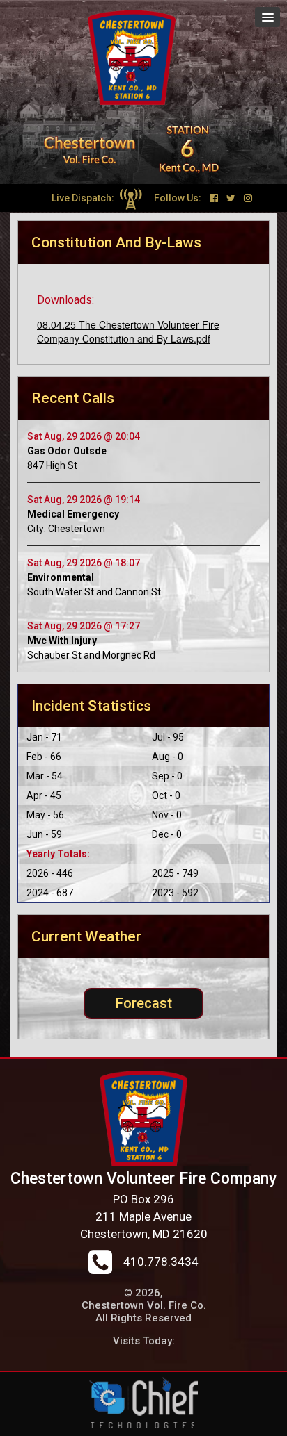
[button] (267, 17)
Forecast (144, 1003)
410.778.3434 (161, 1262)
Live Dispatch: (84, 198)
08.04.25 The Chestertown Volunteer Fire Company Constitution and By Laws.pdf (128, 331)
